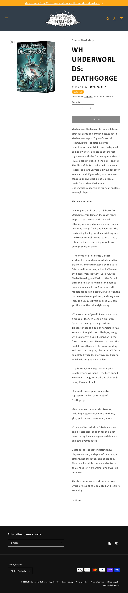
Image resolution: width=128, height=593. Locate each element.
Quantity (76, 102)
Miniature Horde (35, 582)
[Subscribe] (60, 543)
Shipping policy (113, 582)
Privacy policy (82, 582)
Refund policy (67, 582)
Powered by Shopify (50, 582)
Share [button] (78, 500)
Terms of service (97, 582)
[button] (6, 18)
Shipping (88, 96)
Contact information (111, 585)
